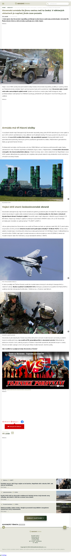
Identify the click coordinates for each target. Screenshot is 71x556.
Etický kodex (35, 541)
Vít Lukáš (5, 16)
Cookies (35, 540)
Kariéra (35, 538)
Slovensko (21, 524)
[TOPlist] (3, 555)
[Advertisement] (35, 36)
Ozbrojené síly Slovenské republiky (18, 389)
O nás (35, 542)
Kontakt (35, 535)
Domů (4, 7)
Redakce (35, 537)
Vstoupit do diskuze (15, 426)
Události (10, 7)
